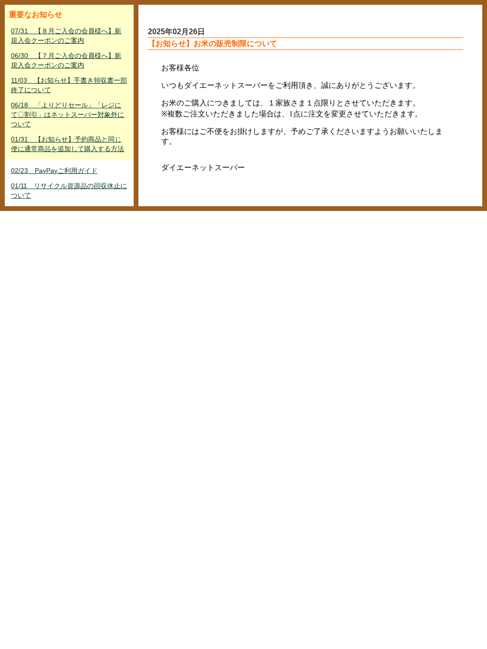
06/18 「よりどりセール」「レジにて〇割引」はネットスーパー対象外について (67, 114)
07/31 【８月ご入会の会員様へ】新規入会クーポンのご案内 (66, 35)
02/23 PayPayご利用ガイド (54, 170)
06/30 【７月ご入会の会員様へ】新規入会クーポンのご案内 (66, 60)
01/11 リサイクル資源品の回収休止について (69, 190)
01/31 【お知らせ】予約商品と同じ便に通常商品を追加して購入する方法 (67, 144)
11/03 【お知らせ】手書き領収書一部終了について (69, 85)
